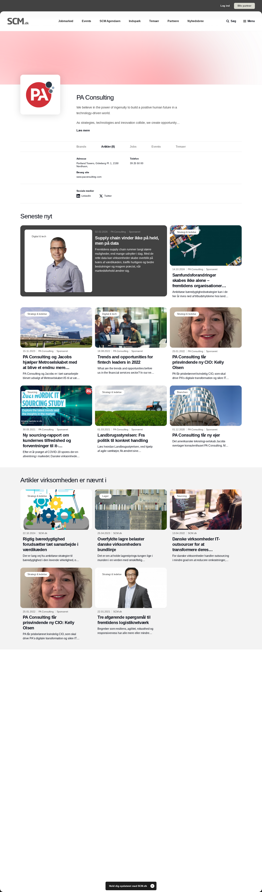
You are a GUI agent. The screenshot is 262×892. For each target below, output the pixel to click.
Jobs (133, 146)
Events (156, 146)
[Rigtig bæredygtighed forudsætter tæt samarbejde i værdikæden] (56, 525)
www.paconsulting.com (89, 176)
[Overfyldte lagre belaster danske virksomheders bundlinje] (131, 525)
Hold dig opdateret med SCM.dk (128, 886)
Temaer (181, 146)
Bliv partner (244, 5)
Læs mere (83, 130)
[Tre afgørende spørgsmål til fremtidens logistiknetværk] (131, 601)
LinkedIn (86, 195)
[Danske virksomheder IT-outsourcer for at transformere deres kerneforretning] (206, 525)
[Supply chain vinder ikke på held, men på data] (93, 260)
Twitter (108, 195)
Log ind (225, 5)
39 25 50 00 (136, 163)
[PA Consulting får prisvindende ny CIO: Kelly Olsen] (206, 343)
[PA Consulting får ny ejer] (206, 417)
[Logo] (18, 21)
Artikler (108, 146)
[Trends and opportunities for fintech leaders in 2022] (131, 341)
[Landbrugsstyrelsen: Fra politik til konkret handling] (131, 419)
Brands (81, 146)
